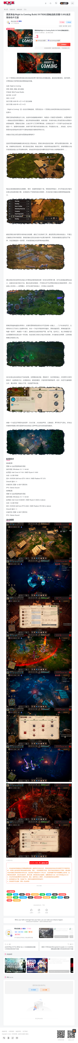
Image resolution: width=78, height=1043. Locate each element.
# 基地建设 (23, 897)
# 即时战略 (46, 897)
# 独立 (15, 894)
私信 (69, 22)
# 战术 (30, 897)
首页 (6, 9)
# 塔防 (54, 897)
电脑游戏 (12, 9)
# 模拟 (22, 894)
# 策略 (42, 894)
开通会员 (65, 3)
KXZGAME (14, 1034)
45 (26, 932)
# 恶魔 (66, 897)
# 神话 (9, 900)
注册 (45, 990)
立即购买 (63, 44)
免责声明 (18, 1031)
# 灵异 (60, 897)
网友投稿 (13, 21)
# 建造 (55, 894)
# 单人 (9, 894)
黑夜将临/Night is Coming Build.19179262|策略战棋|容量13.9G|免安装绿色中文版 (38, 16)
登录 (34, 990)
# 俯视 (15, 897)
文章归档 (11, 1031)
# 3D (28, 894)
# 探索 (48, 894)
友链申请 (4, 1031)
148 (31, 932)
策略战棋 (19, 9)
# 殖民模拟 (17, 900)
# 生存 (9, 897)
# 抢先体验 (62, 894)
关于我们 (25, 1031)
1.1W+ (21, 932)
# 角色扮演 (35, 894)
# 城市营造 (38, 897)
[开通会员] (74, 1031)
